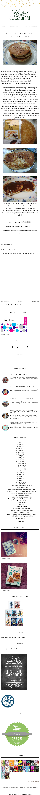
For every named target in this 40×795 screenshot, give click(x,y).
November (21, 465)
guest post (7, 108)
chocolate (30, 226)
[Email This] (22, 222)
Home (20, 301)
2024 (20, 442)
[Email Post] (19, 222)
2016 (19, 454)
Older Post (35, 301)
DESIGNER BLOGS (26, 794)
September (21, 469)
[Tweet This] (20, 234)
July (20, 472)
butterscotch (18, 226)
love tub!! (21, 504)
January (20, 518)
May (20, 476)
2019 (19, 448)
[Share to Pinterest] (30, 222)
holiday (6, 230)
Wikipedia (27, 83)
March (20, 480)
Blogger (35, 787)
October (20, 467)
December (21, 463)
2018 (19, 450)
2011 (19, 521)
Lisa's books (20, 755)
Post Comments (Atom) (14, 305)
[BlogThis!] (24, 222)
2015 (19, 456)
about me (14, 26)
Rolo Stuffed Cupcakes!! (22, 495)
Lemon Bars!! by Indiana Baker (22, 508)
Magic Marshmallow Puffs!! (21, 512)
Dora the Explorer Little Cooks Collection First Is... (21, 514)
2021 (20, 446)
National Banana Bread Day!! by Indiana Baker (21, 489)
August (20, 471)
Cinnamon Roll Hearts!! (21, 506)
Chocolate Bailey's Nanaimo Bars (21, 398)
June (20, 474)
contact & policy (29, 26)
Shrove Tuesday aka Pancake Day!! (21, 493)
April (20, 478)
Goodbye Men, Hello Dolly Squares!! (21, 501)
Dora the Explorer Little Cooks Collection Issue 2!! (21, 491)
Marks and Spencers (19, 230)
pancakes (33, 230)
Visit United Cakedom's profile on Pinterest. (13, 637)
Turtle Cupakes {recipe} (18, 374)
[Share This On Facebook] (14, 234)
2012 (19, 461)
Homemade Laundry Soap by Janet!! (21, 485)
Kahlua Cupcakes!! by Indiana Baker (21, 497)
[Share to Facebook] (28, 222)
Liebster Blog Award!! (21, 487)
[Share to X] (26, 222)
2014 (19, 458)
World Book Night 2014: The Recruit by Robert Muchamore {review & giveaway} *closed (23, 411)
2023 (20, 444)
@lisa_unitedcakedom (11, 649)
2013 (19, 459)
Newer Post (5, 301)
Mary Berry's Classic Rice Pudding (22, 386)
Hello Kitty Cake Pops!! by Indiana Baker (21, 516)
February (20, 482)
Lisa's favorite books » (33, 781)
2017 (19, 452)
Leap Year (22, 484)
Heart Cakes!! (21, 503)
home (4, 26)
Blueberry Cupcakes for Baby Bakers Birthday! (21, 499)
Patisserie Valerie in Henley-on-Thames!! (21, 510)
